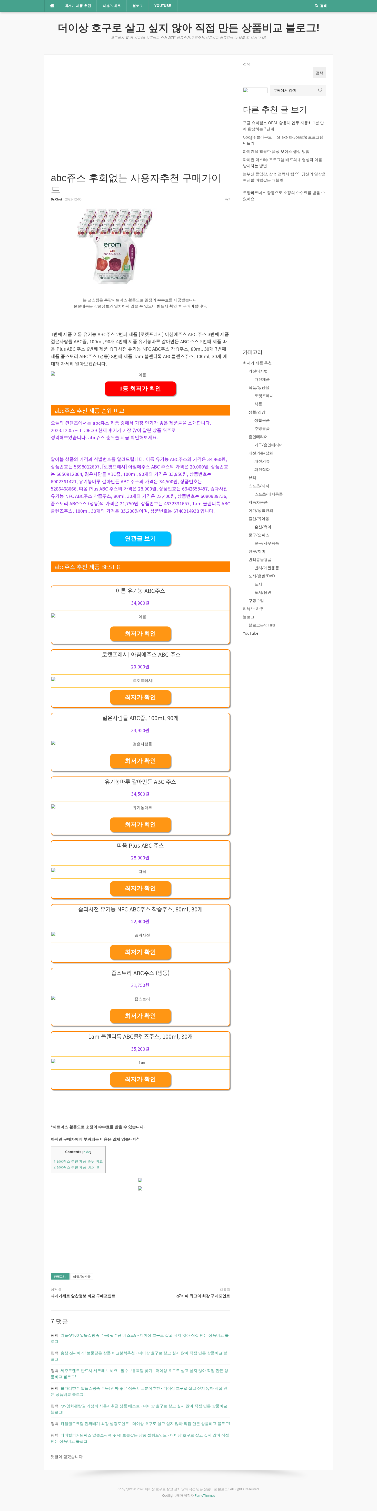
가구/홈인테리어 (268, 444)
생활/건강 (257, 411)
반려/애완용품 (266, 567)
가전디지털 (258, 371)
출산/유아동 (259, 518)
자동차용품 (258, 502)
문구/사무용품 (266, 543)
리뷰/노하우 (112, 6)
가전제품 (262, 379)
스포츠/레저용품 (268, 493)
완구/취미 (257, 551)
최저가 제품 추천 (78, 6)
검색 (247, 64)
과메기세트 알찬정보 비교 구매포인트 (83, 1296)
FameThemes (205, 1495)
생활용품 (262, 420)
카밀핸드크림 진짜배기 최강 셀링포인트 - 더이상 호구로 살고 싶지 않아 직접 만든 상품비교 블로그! (145, 1423)
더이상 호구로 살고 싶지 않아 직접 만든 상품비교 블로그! (189, 27)
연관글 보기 (140, 538)
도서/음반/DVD (262, 575)
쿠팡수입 (256, 600)
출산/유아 (262, 526)
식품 (258, 403)
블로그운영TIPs (262, 624)
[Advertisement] (140, 116)
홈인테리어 (258, 436)
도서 (258, 584)
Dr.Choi (56, 199)
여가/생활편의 (261, 510)
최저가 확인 (140, 633)
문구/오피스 (259, 534)
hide (86, 1152)
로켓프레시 (264, 395)
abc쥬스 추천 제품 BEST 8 (76, 1167)
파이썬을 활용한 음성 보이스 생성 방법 (276, 151)
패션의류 (262, 461)
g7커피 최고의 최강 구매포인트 (203, 1296)
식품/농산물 (82, 1276)
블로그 (138, 6)
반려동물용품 (260, 559)
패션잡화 (262, 469)
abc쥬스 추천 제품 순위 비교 (78, 1161)
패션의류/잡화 (261, 452)
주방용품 (262, 428)
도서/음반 (262, 592)
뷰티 (252, 477)
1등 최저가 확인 (140, 388)
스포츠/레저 (259, 485)
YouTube (162, 6)
